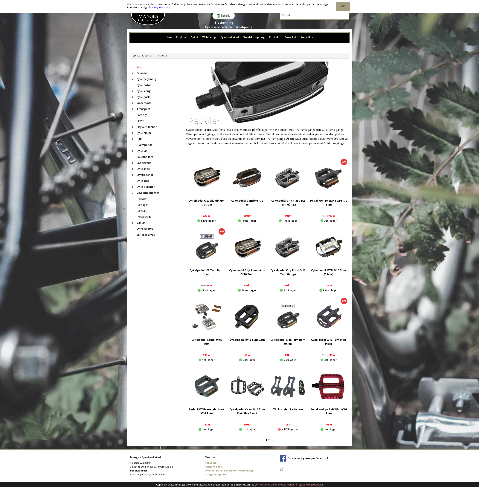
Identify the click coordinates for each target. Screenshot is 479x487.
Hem (169, 37)
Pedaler (162, 55)
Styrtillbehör (145, 175)
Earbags (142, 115)
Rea (139, 67)
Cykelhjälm (144, 133)
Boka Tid (290, 37)
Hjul (139, 139)
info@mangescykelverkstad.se (155, 466)
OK (343, 6)
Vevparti (142, 210)
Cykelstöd (143, 181)
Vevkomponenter (142, 55)
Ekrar (140, 121)
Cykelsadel (143, 169)
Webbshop (209, 37)
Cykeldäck (143, 97)
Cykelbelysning (146, 79)
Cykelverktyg (145, 228)
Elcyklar (181, 37)
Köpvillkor (306, 37)
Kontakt (274, 37)
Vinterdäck (144, 103)
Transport (143, 109)
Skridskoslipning (254, 37)
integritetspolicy (161, 7)
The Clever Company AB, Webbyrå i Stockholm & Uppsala (290, 484)
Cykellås (142, 151)
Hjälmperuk (144, 145)
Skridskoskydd (146, 234)
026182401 (146, 462)
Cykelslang (144, 91)
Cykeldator (144, 85)
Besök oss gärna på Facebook (308, 458)
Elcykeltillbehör (147, 127)
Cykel (194, 37)
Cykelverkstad (229, 37)
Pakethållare (145, 157)
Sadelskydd (144, 163)
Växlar (141, 222)
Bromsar (142, 73)
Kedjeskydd (144, 216)
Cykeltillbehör (146, 187)
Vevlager (143, 204)
